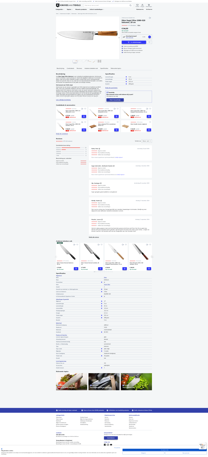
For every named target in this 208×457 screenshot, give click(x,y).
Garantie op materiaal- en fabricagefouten (67, 289)
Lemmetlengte (109, 79)
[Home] (68, 5)
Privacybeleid (117, 447)
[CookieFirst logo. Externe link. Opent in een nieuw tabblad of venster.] (1, 449)
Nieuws (131, 417)
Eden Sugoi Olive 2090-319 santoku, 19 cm (73, 124)
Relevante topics (116, 68)
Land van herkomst (61, 291)
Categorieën (59, 9)
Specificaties (104, 68)
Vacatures (131, 426)
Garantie (107, 419)
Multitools (58, 421)
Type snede (59, 348)
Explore (69, 9)
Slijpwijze (58, 351)
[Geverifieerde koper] (99, 149)
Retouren (107, 421)
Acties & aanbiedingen (96, 9)
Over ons (131, 419)
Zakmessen (59, 417)
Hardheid (58, 332)
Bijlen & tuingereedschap (86, 419)
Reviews (79, 68)
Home (57, 13)
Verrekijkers (83, 422)
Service (106, 417)
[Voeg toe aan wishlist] (149, 42)
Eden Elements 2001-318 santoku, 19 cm (136, 263)
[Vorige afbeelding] (56, 38)
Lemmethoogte (109, 76)
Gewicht (107, 84)
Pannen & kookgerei (61, 426)
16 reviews (133, 25)
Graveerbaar (59, 282)
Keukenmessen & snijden (65, 13)
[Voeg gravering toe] (149, 37)
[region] (87, 39)
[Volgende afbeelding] (119, 38)
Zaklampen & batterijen (86, 421)
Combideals (70, 68)
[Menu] (205, 443)
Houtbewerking (84, 424)
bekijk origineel (119, 157)
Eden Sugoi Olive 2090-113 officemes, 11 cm (73, 111)
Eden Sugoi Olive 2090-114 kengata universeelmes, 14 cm (139, 111)
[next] (149, 256)
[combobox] (147, 141)
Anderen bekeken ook (91, 68)
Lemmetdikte (59, 308)
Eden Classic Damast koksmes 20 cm (65, 263)
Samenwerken (132, 428)
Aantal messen (60, 367)
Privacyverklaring (109, 424)
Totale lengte (108, 81)
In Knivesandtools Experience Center (65, 296)
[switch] (202, 448)
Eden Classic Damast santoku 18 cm (90, 263)
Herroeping (107, 422)
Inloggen (142, 6)
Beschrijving (60, 68)
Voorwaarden (108, 426)
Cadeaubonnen (133, 422)
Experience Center (133, 421)
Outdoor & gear (84, 417)
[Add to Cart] (84, 116)
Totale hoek (59, 355)
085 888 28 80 (60, 434)
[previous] (58, 256)
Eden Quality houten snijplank (139, 124)
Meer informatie (129, 37)
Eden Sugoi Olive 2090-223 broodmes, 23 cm (105, 111)
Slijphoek (58, 301)
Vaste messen (59, 419)
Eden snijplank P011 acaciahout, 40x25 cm (107, 124)
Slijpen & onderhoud (61, 422)
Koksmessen (74, 13)
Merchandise (132, 424)
